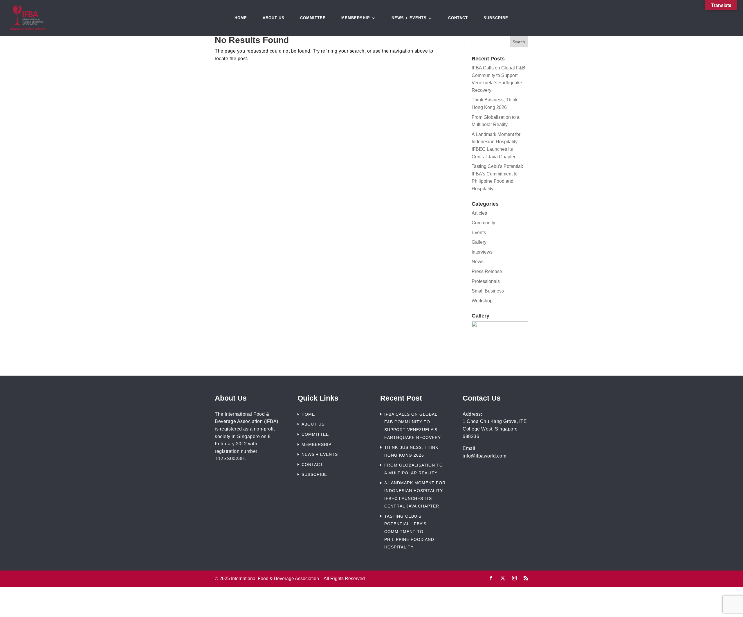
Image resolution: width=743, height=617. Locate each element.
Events (479, 232)
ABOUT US (313, 424)
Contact (458, 18)
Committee (313, 18)
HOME (308, 414)
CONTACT (312, 464)
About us (273, 18)
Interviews (482, 252)
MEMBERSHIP (316, 444)
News (478, 261)
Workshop (482, 300)
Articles (479, 213)
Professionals (486, 281)
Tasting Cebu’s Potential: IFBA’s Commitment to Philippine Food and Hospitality (409, 531)
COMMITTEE (315, 434)
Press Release (487, 271)
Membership (355, 18)
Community (483, 222)
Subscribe (496, 18)
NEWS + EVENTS (320, 454)
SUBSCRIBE (314, 474)
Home (241, 18)
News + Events (409, 18)
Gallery (479, 242)
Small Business (488, 290)
